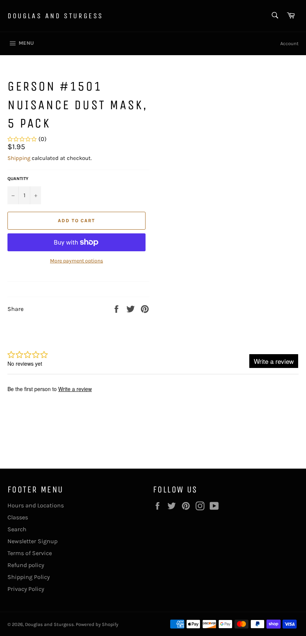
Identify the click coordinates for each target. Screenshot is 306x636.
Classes (17, 517)
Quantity (17, 178)
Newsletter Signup (32, 541)
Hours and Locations (35, 505)
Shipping (18, 158)
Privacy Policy (25, 588)
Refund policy (25, 565)
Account (289, 43)
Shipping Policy (28, 576)
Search (16, 529)
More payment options (76, 261)
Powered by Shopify (97, 624)
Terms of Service (29, 553)
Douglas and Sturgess (55, 16)
